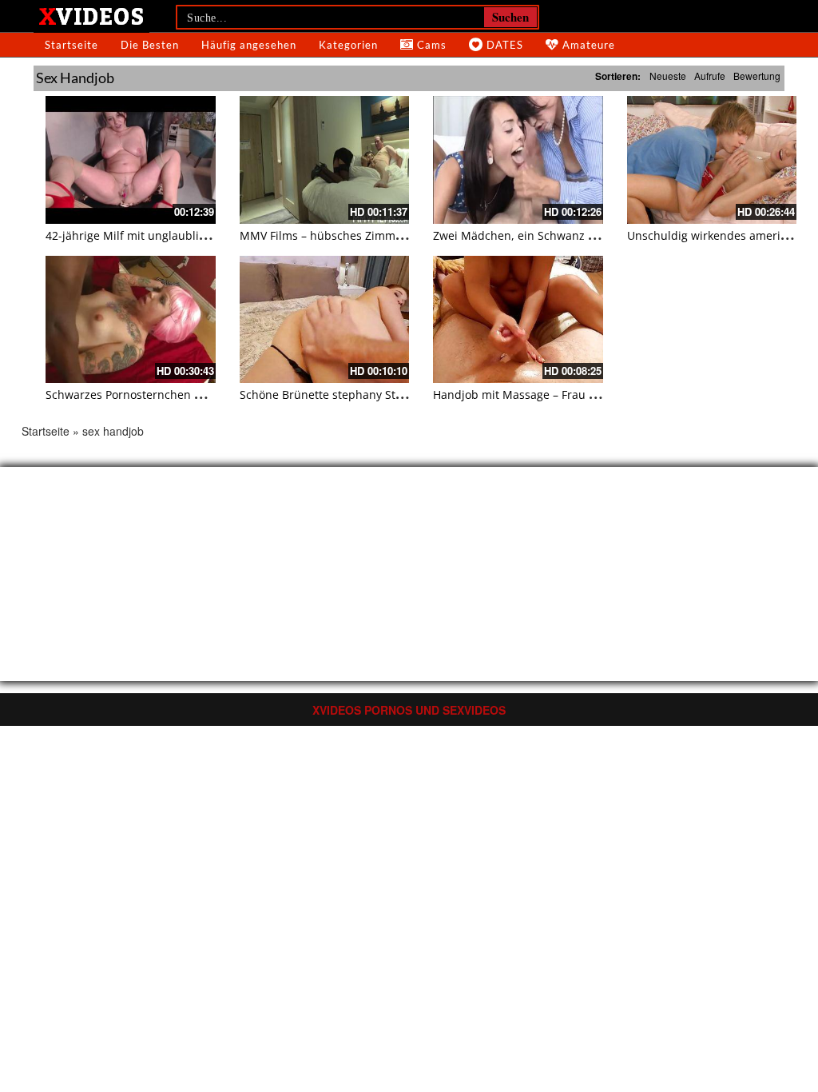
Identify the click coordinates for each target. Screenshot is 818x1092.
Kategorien (348, 44)
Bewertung (756, 75)
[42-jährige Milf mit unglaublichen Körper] (131, 159)
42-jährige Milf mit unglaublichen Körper (155, 235)
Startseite (71, 44)
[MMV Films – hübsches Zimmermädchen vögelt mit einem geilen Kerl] (325, 159)
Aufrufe (709, 75)
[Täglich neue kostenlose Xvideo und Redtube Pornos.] (91, 15)
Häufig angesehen (248, 44)
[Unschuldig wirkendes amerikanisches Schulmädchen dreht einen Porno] (712, 159)
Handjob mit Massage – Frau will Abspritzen (551, 394)
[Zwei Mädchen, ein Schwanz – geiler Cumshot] (518, 159)
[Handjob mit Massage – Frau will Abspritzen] (518, 319)
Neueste (667, 75)
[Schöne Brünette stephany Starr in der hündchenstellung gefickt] (325, 319)
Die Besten (150, 44)
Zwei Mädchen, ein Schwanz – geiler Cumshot (555, 235)
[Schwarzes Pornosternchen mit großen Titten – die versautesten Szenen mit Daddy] (131, 319)
